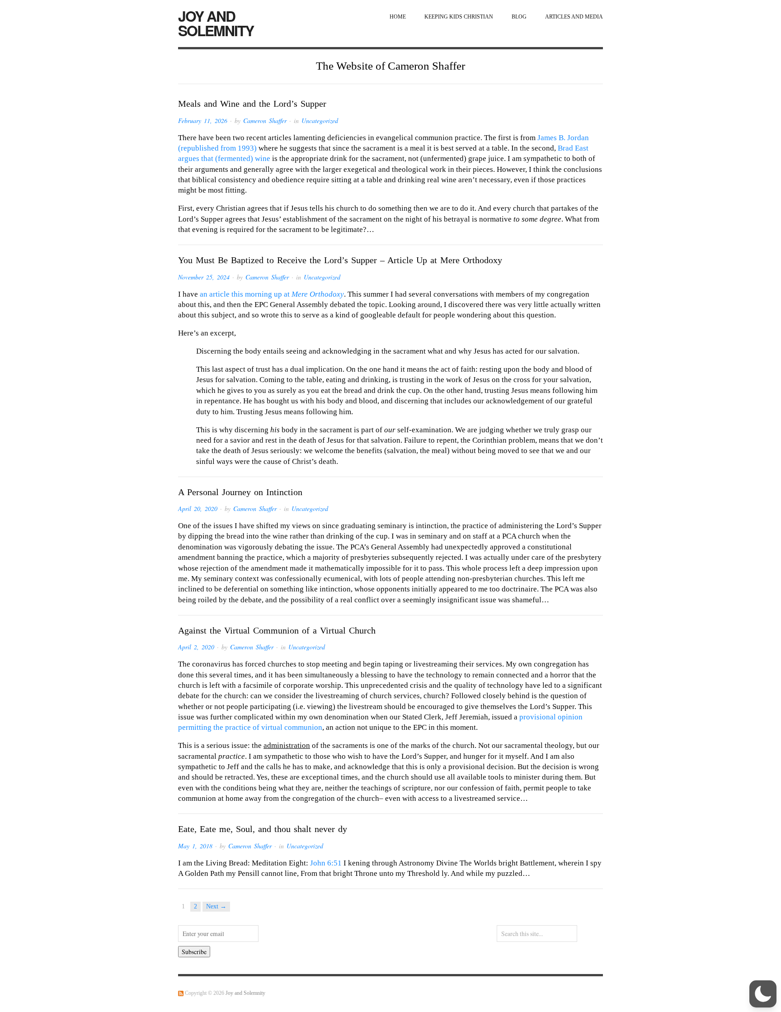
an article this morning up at (272, 294)
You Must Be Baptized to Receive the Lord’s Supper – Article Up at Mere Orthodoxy (340, 260)
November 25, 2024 (204, 277)
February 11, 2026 (202, 120)
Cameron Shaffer (265, 120)
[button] (762, 993)
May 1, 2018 (195, 846)
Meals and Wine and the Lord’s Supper (252, 104)
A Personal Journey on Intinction (240, 492)
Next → (216, 906)
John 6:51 (326, 863)
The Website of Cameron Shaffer (390, 65)
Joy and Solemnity (216, 23)
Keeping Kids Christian (458, 17)
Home (398, 17)
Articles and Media (574, 17)
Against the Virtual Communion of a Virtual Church (277, 630)
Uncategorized (319, 120)
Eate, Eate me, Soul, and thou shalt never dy (262, 829)
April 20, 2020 (197, 508)
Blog (519, 17)
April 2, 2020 (196, 647)
